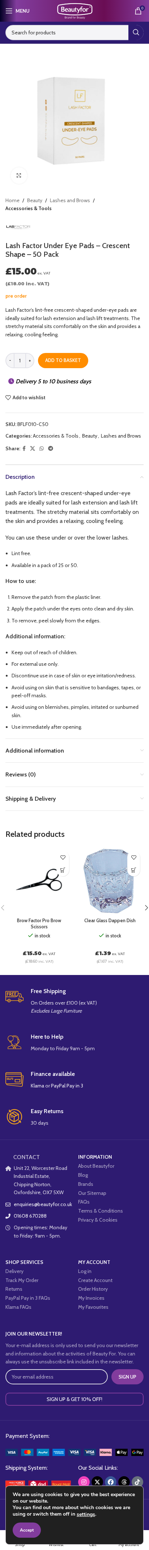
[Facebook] (110, 1482)
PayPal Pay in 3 (67, 1085)
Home (12, 200)
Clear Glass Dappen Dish (110, 920)
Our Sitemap (92, 1193)
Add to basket (63, 360)
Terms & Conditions (100, 1211)
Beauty (34, 200)
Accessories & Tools (28, 208)
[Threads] (124, 1482)
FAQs (84, 1201)
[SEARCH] (136, 32)
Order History (93, 1289)
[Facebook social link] (24, 448)
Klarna (37, 1085)
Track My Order (21, 1280)
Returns (13, 1289)
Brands (85, 1184)
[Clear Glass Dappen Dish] (110, 881)
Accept (27, 1530)
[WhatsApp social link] (41, 448)
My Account (94, 1262)
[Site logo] (74, 10)
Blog (83, 1175)
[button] (62, 870)
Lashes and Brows (70, 200)
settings (86, 1514)
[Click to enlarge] (19, 175)
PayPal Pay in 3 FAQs (27, 1298)
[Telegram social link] (50, 448)
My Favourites (93, 1307)
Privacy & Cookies (98, 1220)
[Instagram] (84, 1482)
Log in (84, 1271)
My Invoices (91, 1298)
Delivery (14, 1271)
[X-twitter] (97, 1482)
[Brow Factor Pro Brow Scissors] (39, 881)
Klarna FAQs (18, 1307)
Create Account (95, 1280)
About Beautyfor (96, 1166)
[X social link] (32, 448)
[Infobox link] (74, 1001)
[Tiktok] (137, 1482)
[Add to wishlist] (62, 857)
